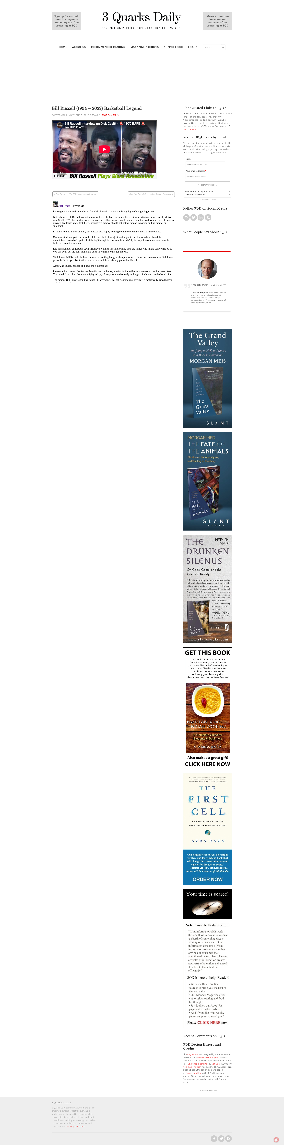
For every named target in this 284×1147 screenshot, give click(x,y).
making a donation (76, 1126)
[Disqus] (113, 241)
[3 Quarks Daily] (142, 30)
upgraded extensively (198, 1063)
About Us (79, 47)
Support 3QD (173, 47)
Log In (193, 47)
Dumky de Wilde (193, 1073)
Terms (206, 199)
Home (63, 47)
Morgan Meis (110, 115)
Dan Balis (216, 1063)
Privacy (213, 199)
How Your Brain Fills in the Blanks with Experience (150, 194)
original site (192, 1054)
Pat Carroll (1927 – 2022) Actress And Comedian (76, 194)
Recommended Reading (108, 47)
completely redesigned (208, 1057)
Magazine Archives (144, 47)
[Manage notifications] (276, 1139)
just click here (189, 129)
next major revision (192, 1067)
